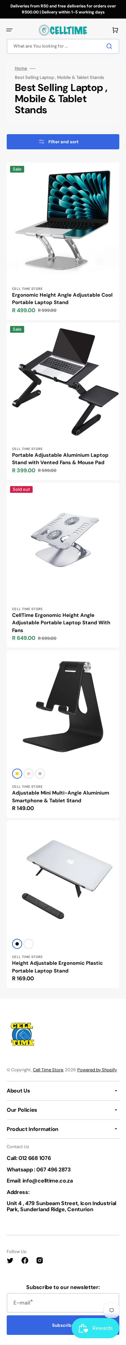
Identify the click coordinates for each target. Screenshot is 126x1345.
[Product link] (63, 241)
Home (21, 68)
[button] (9, 30)
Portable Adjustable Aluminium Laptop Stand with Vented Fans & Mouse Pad (60, 459)
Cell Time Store (48, 1070)
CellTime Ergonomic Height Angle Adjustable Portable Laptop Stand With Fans (61, 623)
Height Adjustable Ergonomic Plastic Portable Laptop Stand (57, 967)
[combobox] (63, 46)
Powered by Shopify (97, 1070)
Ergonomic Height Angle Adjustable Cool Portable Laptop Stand (62, 299)
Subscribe (63, 1325)
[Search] (110, 46)
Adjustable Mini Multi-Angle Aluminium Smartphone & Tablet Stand (60, 796)
